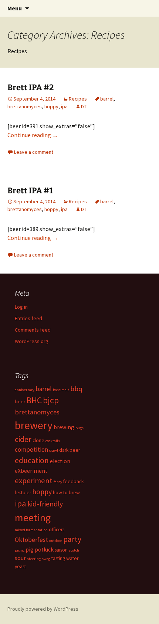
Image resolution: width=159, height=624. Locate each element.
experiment (34, 480)
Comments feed (33, 329)
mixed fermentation (31, 530)
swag (46, 558)
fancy (58, 481)
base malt (61, 389)
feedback (73, 481)
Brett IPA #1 (30, 191)
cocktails (52, 440)
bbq (76, 388)
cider (23, 439)
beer (20, 402)
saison (61, 550)
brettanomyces (24, 106)
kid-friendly (45, 503)
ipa (64, 106)
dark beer (69, 450)
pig (30, 549)
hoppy (51, 106)
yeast (20, 566)
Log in (21, 306)
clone (38, 440)
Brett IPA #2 (30, 87)
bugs (79, 427)
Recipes (78, 98)
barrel (107, 98)
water (72, 558)
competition (31, 449)
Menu (14, 8)
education (32, 460)
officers (56, 529)
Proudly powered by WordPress (42, 609)
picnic (19, 550)
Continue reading (32, 135)
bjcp (51, 400)
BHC (34, 400)
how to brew (66, 492)
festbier (23, 492)
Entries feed (28, 318)
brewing (64, 427)
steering (34, 558)
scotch (74, 550)
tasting (58, 558)
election (60, 461)
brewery (34, 425)
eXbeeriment (31, 470)
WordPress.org (31, 341)
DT (84, 106)
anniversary (24, 389)
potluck (44, 549)
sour (20, 558)
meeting (33, 517)
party (72, 539)
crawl (53, 450)
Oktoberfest (31, 540)
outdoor (55, 540)
